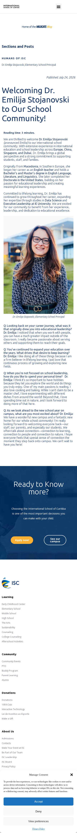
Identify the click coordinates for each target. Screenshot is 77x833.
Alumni (5, 680)
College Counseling (11, 636)
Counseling (7, 632)
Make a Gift (7, 718)
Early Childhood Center (13, 604)
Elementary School (11, 608)
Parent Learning (10, 675)
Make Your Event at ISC (13, 747)
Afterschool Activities (12, 641)
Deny (38, 811)
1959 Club (7, 704)
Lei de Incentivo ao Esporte (15, 713)
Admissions (8, 738)
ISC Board (7, 761)
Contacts (6, 743)
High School (8, 618)
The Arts (6, 622)
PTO (4, 666)
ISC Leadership (9, 757)
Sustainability (8, 627)
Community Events (11, 661)
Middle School (9, 613)
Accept (38, 801)
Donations (7, 699)
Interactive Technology (13, 709)
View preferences (38, 821)
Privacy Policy (38, 829)
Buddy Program (10, 670)
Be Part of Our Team (12, 752)
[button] (71, 774)
